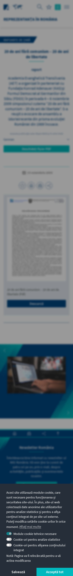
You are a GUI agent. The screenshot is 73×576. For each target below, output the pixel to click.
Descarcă (37, 303)
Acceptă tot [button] (54, 572)
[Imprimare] (31, 185)
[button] (5, 350)
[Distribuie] (48, 185)
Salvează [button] (18, 572)
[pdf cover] (36, 239)
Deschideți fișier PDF (36, 149)
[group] (36, 381)
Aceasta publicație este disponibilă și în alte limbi (36, 133)
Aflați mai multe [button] (30, 527)
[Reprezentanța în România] (17, 7)
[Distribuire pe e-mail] (40, 185)
